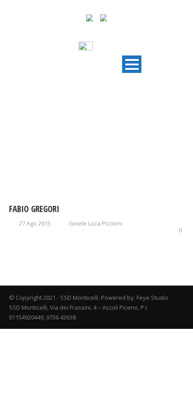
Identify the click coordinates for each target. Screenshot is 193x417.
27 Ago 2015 (35, 223)
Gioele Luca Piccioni (95, 223)
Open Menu (131, 64)
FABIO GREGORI (34, 209)
